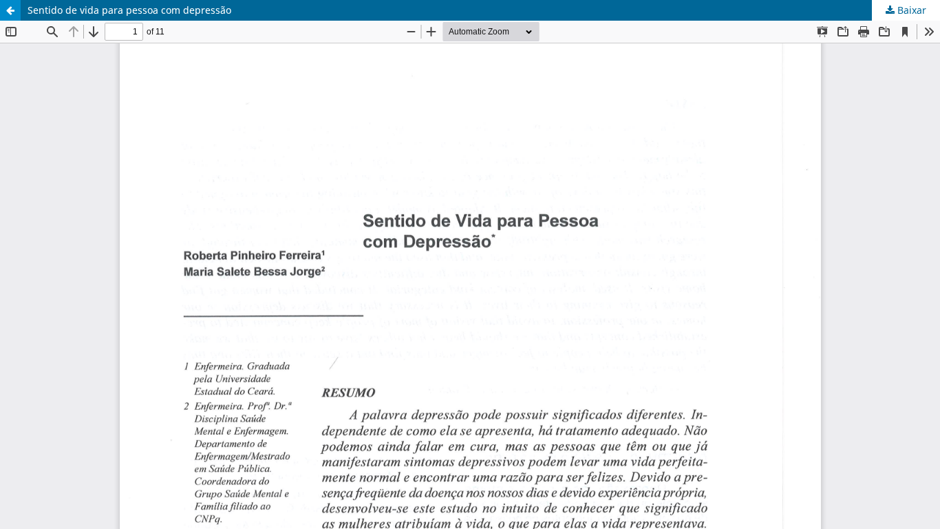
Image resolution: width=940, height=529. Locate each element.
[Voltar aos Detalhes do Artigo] (10, 10)
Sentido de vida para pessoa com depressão (129, 10)
